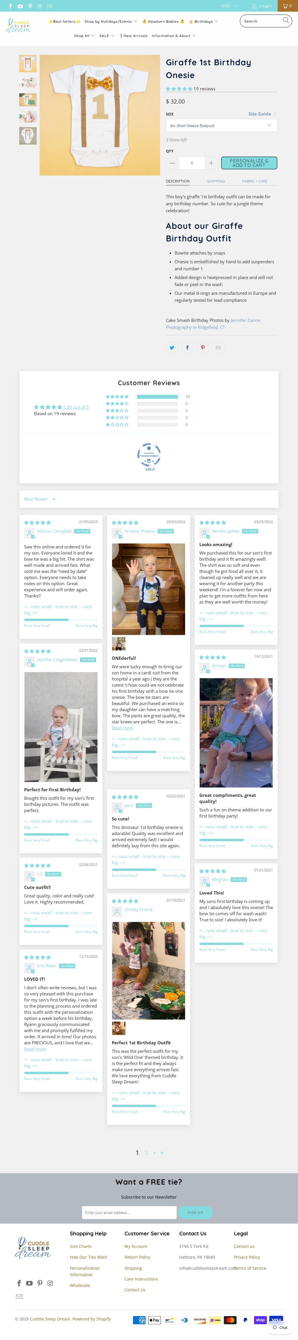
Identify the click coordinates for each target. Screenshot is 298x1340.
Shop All (82, 36)
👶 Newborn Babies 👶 (163, 21)
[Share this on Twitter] (172, 347)
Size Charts (81, 1246)
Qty (169, 151)
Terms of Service (250, 1268)
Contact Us (135, 1289)
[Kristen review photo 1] (236, 733)
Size (169, 114)
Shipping (216, 181)
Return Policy (137, 1257)
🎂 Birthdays (201, 21)
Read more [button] (123, 728)
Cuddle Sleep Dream (50, 1319)
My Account (136, 1246)
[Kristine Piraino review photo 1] (148, 589)
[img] (37, 522)
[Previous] (45, 115)
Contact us (244, 1246)
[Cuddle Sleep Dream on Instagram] (39, 5)
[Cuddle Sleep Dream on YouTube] (20, 5)
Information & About (171, 36)
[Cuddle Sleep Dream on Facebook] (10, 5)
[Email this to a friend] (218, 347)
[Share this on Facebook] (187, 347)
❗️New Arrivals (133, 36)
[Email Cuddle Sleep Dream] (49, 5)
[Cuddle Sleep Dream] (18, 26)
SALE (105, 36)
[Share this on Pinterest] (203, 347)
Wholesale (80, 1285)
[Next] (154, 115)
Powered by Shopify (91, 1319)
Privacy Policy (247, 1257)
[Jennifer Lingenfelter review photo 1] (61, 727)
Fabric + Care (254, 181)
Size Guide (260, 114)
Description (178, 181)
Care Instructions (141, 1279)
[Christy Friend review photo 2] (119, 1028)
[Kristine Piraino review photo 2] (119, 644)
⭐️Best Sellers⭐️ (65, 21)
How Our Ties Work (88, 1257)
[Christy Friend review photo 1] (148, 971)
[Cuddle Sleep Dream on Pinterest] (30, 5)
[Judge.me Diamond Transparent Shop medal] (149, 454)
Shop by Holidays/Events (108, 21)
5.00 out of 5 (76, 407)
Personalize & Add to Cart (249, 163)
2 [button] (146, 1153)
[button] (179, 89)
